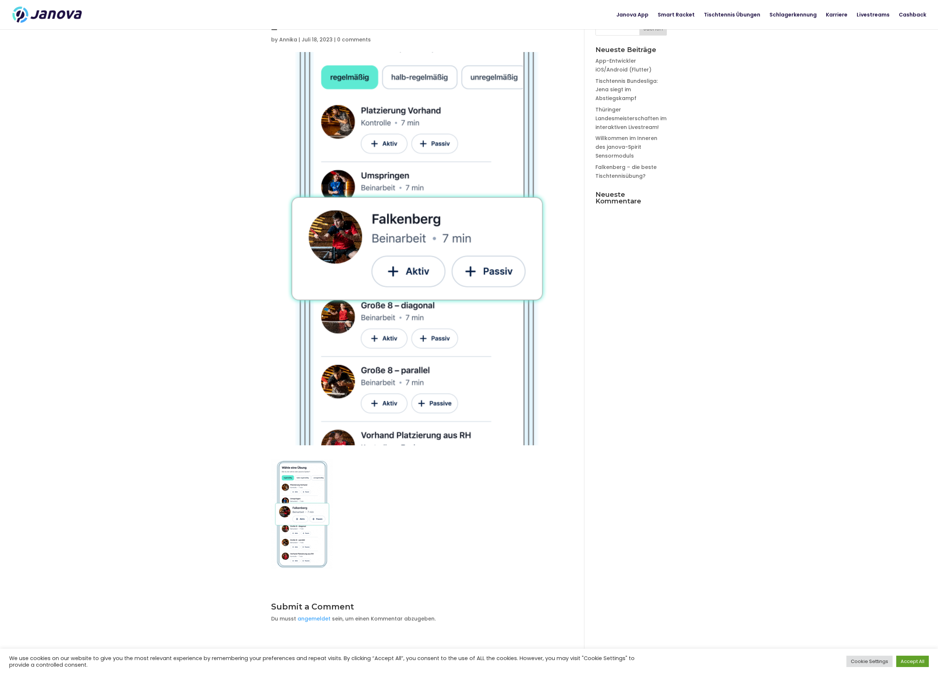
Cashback (912, 15)
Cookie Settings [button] (869, 661)
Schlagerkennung (793, 15)
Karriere (836, 15)
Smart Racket (676, 15)
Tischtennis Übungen (732, 15)
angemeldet (314, 618)
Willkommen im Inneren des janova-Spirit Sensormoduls (626, 147)
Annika (288, 39)
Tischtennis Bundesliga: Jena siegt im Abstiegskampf (626, 89)
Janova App (632, 15)
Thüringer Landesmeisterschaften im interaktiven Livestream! (630, 118)
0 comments (354, 39)
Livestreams (873, 15)
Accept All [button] (912, 661)
